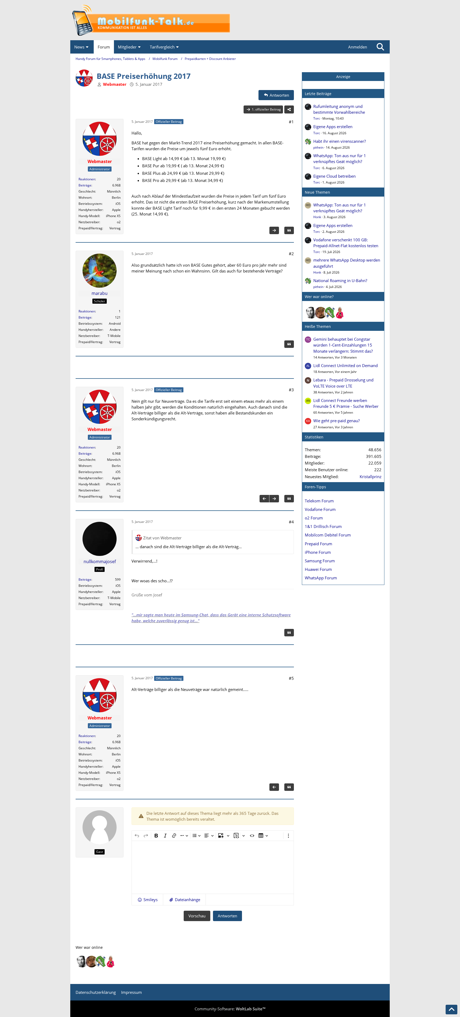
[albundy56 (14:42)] (311, 312)
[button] (147, 899)
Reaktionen (87, 179)
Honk (317, 217)
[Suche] (380, 47)
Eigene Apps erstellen (332, 126)
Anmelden (357, 47)
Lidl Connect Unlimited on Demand (345, 365)
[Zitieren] (289, 230)
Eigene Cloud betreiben (334, 176)
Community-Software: (230, 1008)
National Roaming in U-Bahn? (340, 280)
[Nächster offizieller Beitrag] (274, 230)
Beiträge (85, 185)
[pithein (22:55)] (330, 312)
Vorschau (197, 915)
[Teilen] (289, 109)
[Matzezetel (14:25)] (320, 312)
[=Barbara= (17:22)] (340, 312)
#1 (291, 121)
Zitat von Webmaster (162, 537)
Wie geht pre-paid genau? (336, 420)
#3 (291, 389)
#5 (291, 678)
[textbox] (213, 867)
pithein (318, 147)
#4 (291, 521)
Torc (316, 118)
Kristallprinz (370, 476)
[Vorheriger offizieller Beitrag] (264, 498)
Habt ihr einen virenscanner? (339, 141)
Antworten (227, 915)
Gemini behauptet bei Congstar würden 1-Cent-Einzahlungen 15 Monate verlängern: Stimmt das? (343, 344)
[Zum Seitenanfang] (451, 1009)
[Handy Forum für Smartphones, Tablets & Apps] (230, 20)
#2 (291, 253)
